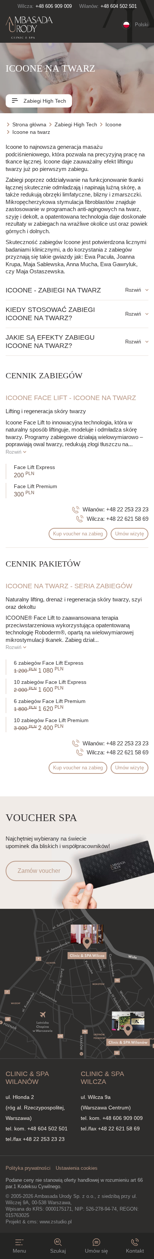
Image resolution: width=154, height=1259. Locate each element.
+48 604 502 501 (119, 6)
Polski (141, 24)
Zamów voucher (39, 871)
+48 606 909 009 (54, 6)
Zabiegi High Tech (44, 101)
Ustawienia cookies (77, 1168)
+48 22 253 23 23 (127, 509)
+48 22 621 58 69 (127, 519)
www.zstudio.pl (56, 1222)
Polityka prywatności (28, 1168)
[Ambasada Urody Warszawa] (29, 27)
